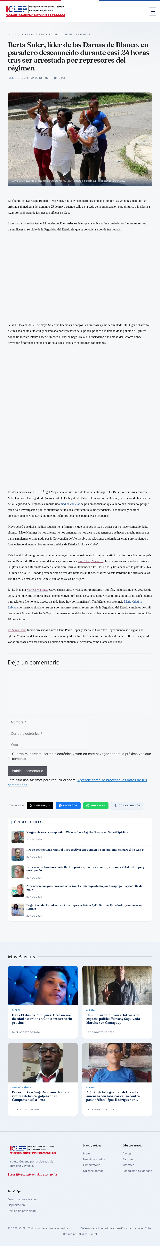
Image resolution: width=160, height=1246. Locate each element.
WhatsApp (98, 805)
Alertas (27, 34)
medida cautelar (70, 504)
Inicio (12, 34)
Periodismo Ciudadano (137, 1170)
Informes (128, 1165)
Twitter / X (42, 805)
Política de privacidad (22, 1210)
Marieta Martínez (37, 589)
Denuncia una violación (22, 1199)
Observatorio (91, 1165)
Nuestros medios (94, 1159)
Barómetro (129, 1159)
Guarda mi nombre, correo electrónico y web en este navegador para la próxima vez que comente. (81, 756)
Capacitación (16, 1205)
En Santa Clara (17, 630)
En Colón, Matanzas (90, 561)
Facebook (70, 805)
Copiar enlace (129, 805)
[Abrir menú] (153, 11)
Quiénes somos (93, 1170)
